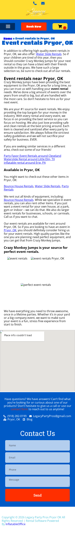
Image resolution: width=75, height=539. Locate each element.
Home (7, 38)
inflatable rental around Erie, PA (25, 163)
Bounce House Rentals (18, 186)
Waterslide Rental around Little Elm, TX (29, 159)
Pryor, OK (10, 230)
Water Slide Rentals (49, 54)
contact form (19, 409)
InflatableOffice (15, 524)
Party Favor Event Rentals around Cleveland (32, 156)
